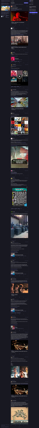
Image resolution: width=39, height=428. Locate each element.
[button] (19, 17)
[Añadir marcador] (23, 50)
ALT (27, 133)
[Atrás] (11, 1)
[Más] (27, 50)
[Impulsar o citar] (15, 50)
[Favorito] (19, 50)
